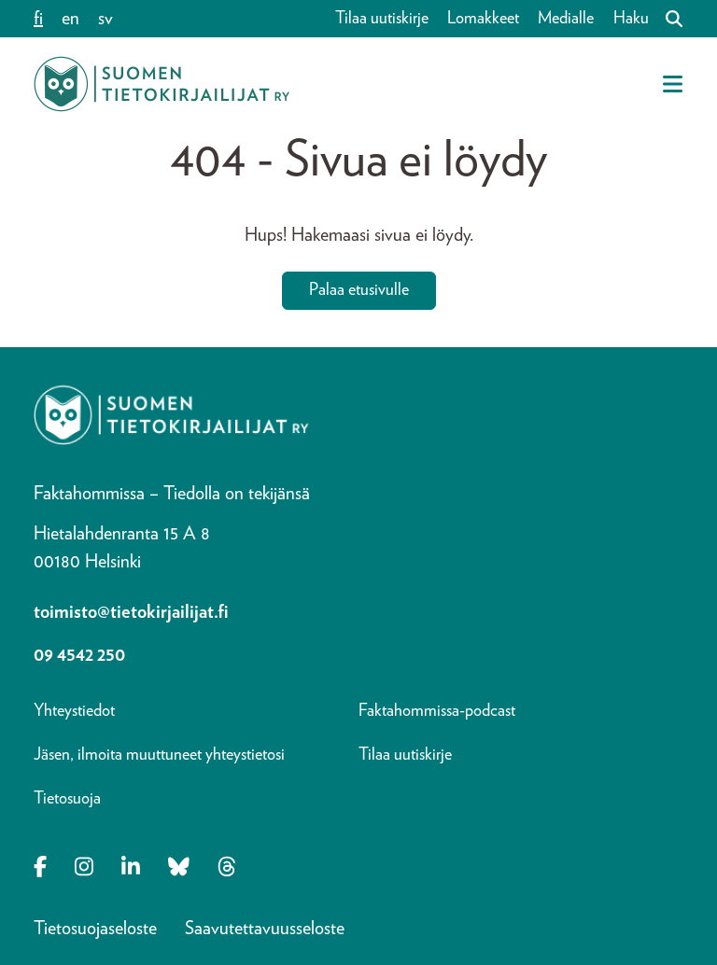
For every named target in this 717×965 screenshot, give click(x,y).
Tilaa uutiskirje (382, 18)
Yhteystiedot (74, 711)
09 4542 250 (79, 655)
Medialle (566, 18)
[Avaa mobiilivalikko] (672, 84)
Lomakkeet (483, 18)
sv (105, 18)
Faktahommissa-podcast (436, 711)
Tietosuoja (67, 798)
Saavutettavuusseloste (264, 928)
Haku (631, 18)
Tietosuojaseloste (95, 928)
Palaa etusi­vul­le (359, 290)
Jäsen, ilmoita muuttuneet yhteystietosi (159, 755)
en (70, 18)
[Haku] (666, 18)
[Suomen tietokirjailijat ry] (161, 84)
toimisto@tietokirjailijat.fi (131, 612)
